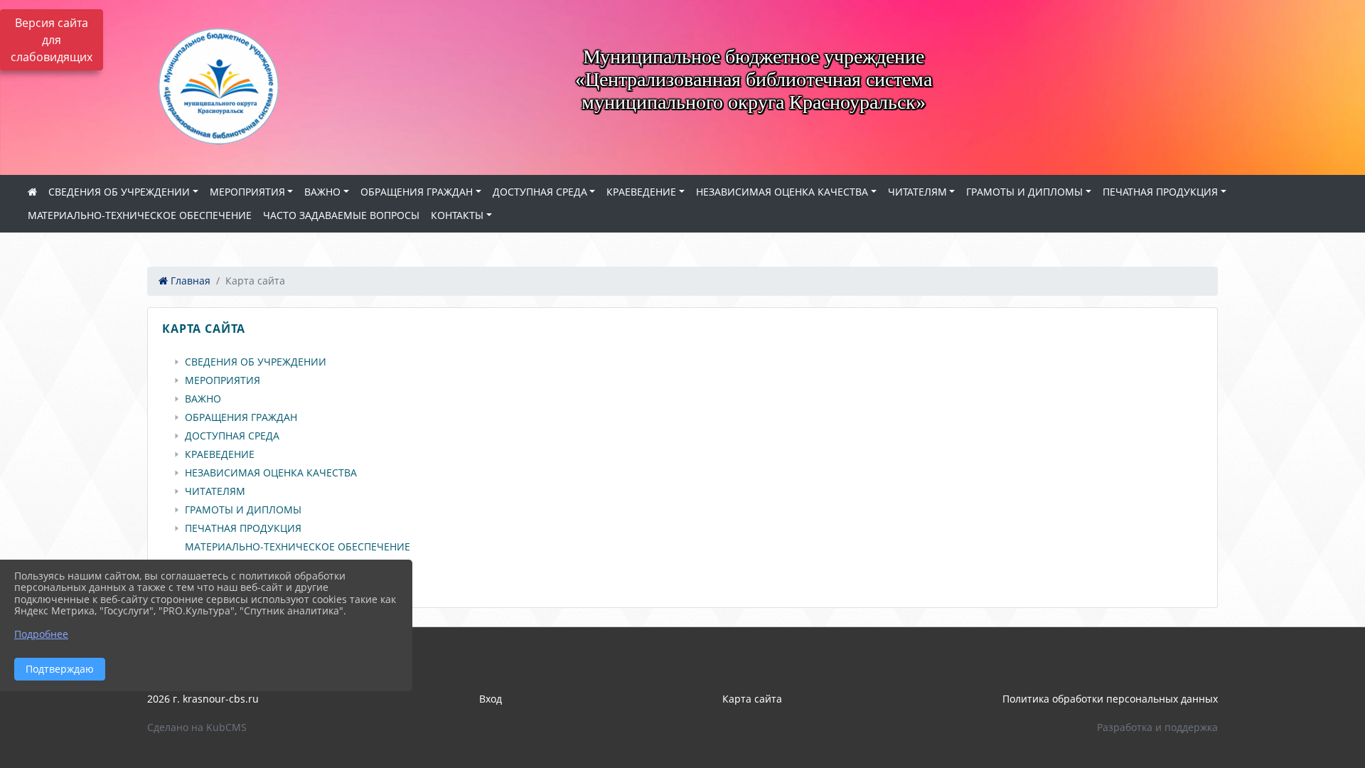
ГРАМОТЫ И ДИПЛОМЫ (1024, 191)
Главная (189, 280)
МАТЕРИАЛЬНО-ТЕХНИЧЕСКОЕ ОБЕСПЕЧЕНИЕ (140, 215)
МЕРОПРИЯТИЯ (247, 191)
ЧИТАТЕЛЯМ (917, 191)
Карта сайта (752, 698)
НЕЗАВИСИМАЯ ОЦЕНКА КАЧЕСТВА (782, 191)
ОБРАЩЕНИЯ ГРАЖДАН (416, 191)
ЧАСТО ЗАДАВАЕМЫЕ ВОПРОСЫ (341, 215)
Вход (490, 698)
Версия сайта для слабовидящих (51, 40)
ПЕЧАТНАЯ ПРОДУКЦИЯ (1160, 191)
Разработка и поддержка (1157, 727)
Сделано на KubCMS (197, 727)
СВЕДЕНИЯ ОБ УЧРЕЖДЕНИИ (119, 191)
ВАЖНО (322, 191)
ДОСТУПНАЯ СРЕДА (540, 191)
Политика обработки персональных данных (1110, 698)
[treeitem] (685, 362)
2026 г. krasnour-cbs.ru (203, 698)
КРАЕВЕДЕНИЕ (641, 191)
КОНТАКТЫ (457, 215)
